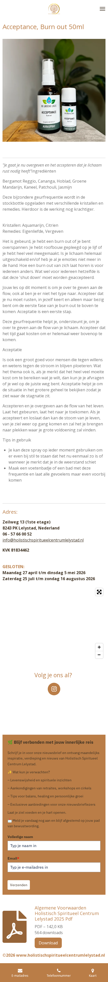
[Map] (54, 623)
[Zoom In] (99, 647)
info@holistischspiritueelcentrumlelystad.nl (43, 540)
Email (13, 858)
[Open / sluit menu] (102, 9)
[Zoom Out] (99, 654)
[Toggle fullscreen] (99, 592)
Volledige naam (20, 837)
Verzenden (18, 885)
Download (48, 943)
